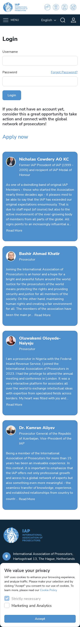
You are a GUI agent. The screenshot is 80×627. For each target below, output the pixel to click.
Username (10, 51)
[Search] (63, 20)
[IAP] (17, 7)
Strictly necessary (26, 598)
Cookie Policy (48, 590)
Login (12, 95)
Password (40, 72)
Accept (40, 619)
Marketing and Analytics (31, 605)
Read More (14, 230)
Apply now (15, 136)
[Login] (73, 20)
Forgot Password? (64, 72)
